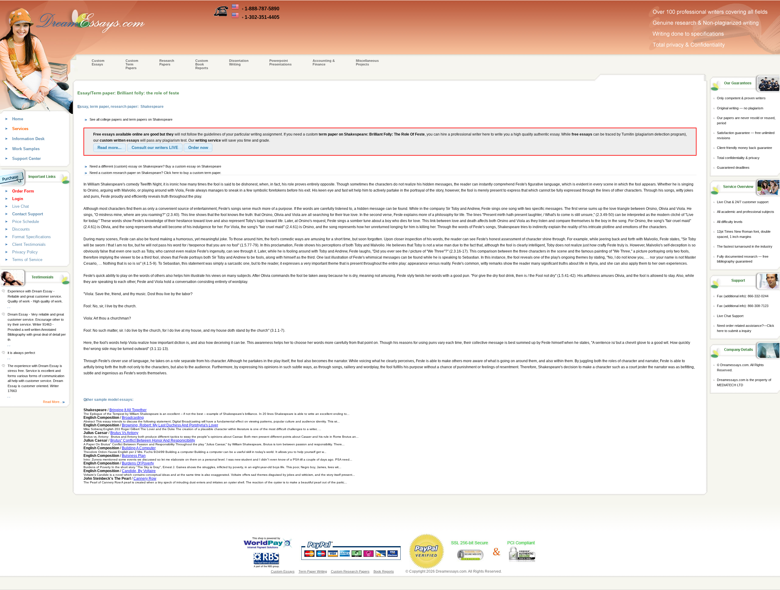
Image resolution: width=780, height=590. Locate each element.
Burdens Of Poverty (138, 463)
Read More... (52, 402)
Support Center (26, 158)
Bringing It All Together (128, 410)
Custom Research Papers (350, 571)
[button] (109, 147)
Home (17, 119)
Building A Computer (139, 448)
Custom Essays (98, 62)
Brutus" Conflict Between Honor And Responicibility (152, 440)
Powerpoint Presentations (280, 62)
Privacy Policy (25, 252)
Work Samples (26, 149)
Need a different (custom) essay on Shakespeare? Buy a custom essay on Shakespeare (155, 166)
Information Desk (28, 138)
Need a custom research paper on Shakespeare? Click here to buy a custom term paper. (155, 173)
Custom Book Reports (201, 64)
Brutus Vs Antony (124, 433)
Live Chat (20, 206)
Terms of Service (27, 259)
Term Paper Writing (313, 571)
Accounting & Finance (324, 62)
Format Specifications (31, 237)
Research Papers (166, 62)
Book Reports (384, 571)
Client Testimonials (29, 244)
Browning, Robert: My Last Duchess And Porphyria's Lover (170, 425)
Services (20, 128)
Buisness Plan (134, 456)
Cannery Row (144, 478)
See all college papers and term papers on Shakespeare (131, 119)
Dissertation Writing (239, 62)
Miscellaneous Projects (367, 62)
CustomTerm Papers (132, 64)
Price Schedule (25, 221)
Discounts (21, 229)
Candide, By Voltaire (139, 471)
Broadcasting (133, 417)
